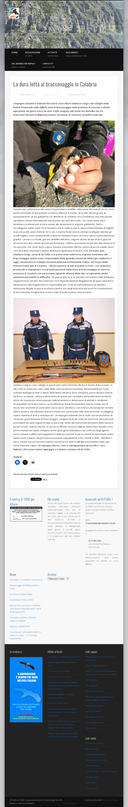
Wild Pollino (90, 782)
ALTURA (30, 12)
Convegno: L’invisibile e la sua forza (26, 579)
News (82, 94)
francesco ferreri (110, 800)
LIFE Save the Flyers (94, 691)
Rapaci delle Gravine (95, 705)
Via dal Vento (91, 777)
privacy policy (70, 803)
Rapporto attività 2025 (20, 626)
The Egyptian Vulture (94, 716)
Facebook (110, 36)
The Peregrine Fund (94, 722)
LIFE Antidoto (91, 680)
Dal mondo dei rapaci (23, 65)
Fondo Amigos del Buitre (96, 665)
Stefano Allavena (26, 94)
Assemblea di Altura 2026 (21, 599)
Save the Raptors (93, 711)
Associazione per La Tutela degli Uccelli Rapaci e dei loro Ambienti (52, 36)
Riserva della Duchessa (96, 760)
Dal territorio (74, 94)
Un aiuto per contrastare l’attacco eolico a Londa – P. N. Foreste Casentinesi (25, 635)
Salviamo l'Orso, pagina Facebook (100, 771)
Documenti (76, 54)
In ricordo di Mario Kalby (21, 594)
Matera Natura (92, 748)
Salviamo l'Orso (92, 765)
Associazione (32, 54)
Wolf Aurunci (91, 788)
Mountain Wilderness (95, 754)
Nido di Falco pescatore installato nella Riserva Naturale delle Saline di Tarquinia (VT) (25, 608)
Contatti (49, 65)
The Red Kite (91, 728)
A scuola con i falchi (94, 743)
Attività (53, 54)
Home (15, 52)
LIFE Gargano (91, 685)
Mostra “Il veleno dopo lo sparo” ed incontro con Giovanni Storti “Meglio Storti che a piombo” (64, 724)
